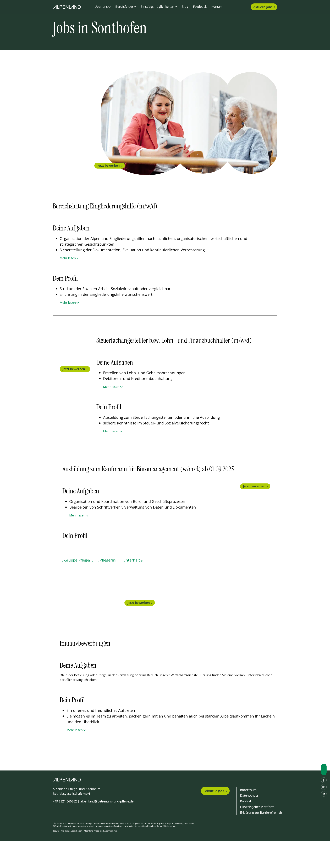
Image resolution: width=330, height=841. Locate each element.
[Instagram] (324, 787)
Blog (185, 6)
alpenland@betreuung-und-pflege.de (107, 801)
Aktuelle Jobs (214, 791)
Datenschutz (249, 795)
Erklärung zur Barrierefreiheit (261, 812)
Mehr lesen (68, 258)
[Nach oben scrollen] (324, 769)
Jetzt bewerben (108, 165)
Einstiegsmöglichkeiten (157, 6)
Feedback (200, 6)
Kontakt (216, 6)
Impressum (248, 790)
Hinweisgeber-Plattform (257, 807)
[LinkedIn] (324, 794)
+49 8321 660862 (65, 801)
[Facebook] (324, 780)
